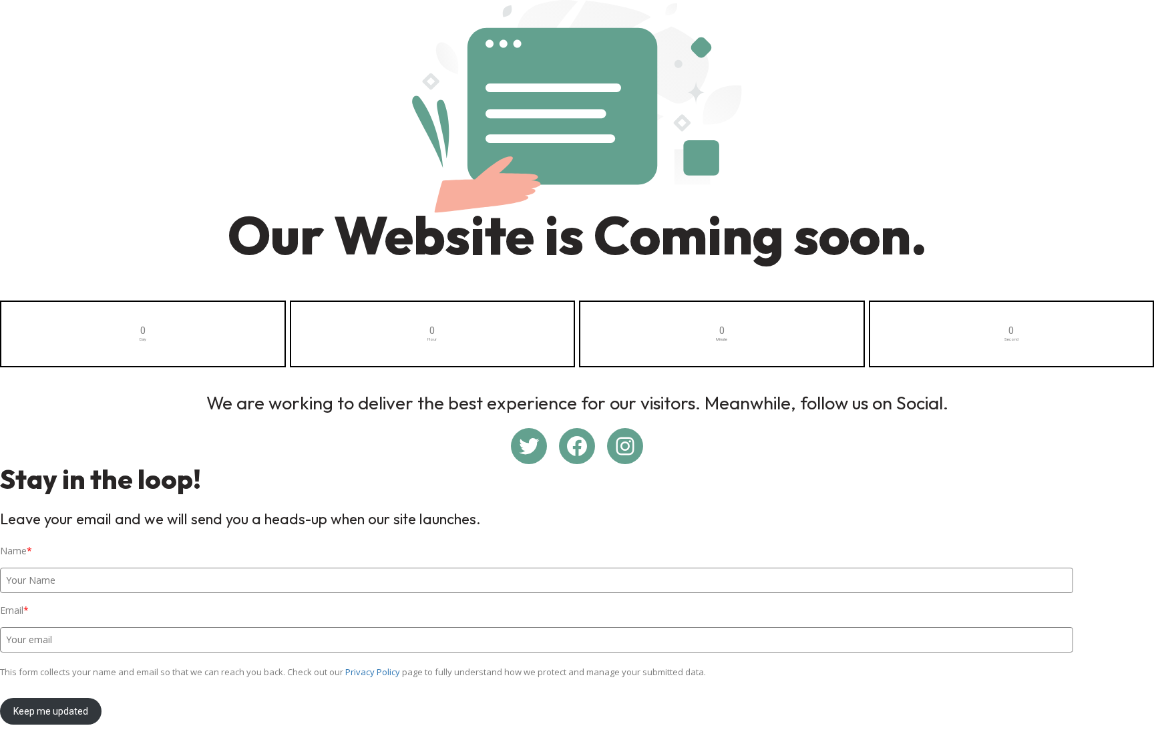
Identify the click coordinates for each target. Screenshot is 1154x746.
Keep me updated (50, 711)
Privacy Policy (372, 672)
